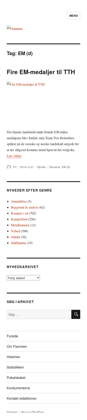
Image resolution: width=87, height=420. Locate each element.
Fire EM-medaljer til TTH (41, 71)
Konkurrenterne (18, 387)
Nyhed (41, 167)
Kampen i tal (19, 213)
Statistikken (15, 367)
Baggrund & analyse (24, 207)
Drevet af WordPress (32, 412)
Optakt (15, 237)
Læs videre (14, 155)
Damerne (54, 167)
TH (14, 167)
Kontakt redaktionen (22, 398)
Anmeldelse (19, 201)
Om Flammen (17, 346)
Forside (12, 336)
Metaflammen (20, 225)
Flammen (12, 412)
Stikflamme (18, 243)
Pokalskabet (16, 377)
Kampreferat (19, 219)
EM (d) (66, 167)
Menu (73, 16)
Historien (13, 356)
